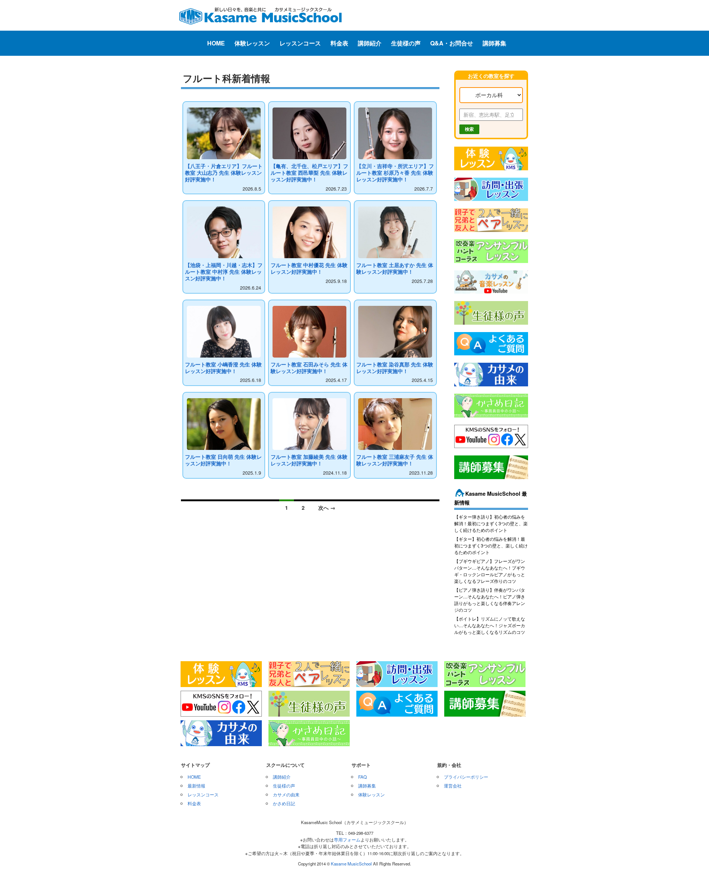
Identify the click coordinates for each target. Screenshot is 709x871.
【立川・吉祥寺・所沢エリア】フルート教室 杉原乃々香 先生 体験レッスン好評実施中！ (395, 173)
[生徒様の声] (491, 325)
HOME (216, 43)
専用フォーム (347, 840)
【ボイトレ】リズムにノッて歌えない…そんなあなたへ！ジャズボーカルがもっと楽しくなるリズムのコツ (489, 625)
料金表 (339, 43)
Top (691, 853)
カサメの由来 (286, 794)
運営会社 (453, 785)
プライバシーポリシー (466, 776)
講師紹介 (369, 43)
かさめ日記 (284, 803)
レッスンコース (300, 43)
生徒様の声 (406, 43)
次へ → (326, 507)
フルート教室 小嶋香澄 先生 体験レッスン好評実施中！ (223, 368)
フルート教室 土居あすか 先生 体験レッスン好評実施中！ (394, 268)
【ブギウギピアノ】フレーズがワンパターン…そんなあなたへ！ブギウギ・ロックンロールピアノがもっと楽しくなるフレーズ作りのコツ (489, 571)
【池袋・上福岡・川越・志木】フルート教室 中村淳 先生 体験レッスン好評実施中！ (224, 272)
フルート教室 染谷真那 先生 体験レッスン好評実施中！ (394, 368)
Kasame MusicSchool (351, 864)
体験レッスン (252, 43)
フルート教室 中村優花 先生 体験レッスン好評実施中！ (309, 268)
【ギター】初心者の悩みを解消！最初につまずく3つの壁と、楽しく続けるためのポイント (491, 545)
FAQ (362, 776)
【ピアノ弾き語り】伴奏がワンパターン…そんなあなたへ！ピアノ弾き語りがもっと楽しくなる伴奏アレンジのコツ (489, 600)
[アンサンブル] (491, 263)
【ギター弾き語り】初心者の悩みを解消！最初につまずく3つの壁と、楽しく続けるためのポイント (491, 523)
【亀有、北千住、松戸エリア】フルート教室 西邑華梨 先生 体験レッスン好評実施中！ (309, 173)
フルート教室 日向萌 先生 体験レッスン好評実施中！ (223, 460)
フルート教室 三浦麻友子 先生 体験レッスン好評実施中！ (394, 460)
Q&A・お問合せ (451, 43)
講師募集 (494, 43)
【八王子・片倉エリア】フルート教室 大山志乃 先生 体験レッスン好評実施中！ (224, 173)
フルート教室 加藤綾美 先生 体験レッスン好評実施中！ (309, 460)
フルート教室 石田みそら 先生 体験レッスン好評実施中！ (309, 368)
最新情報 (196, 785)
